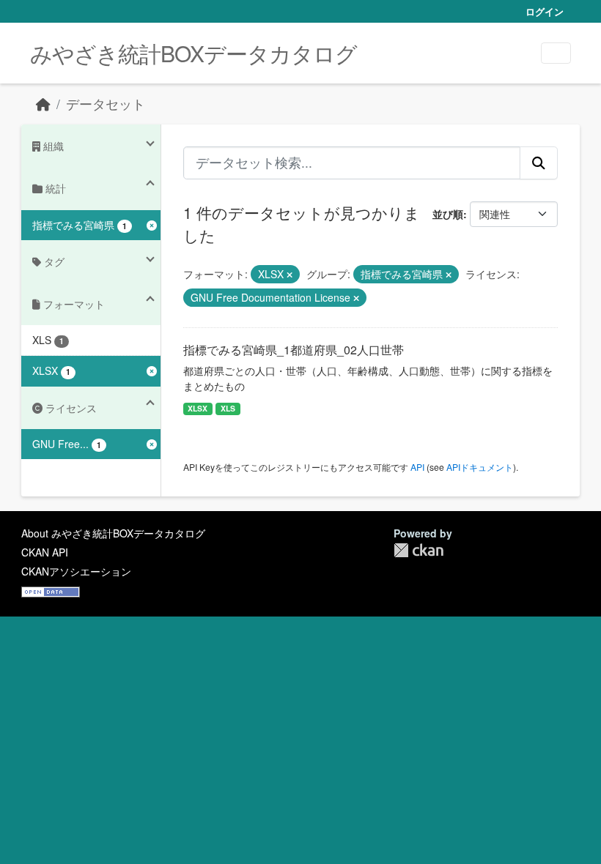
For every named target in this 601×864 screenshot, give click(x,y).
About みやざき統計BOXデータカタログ (113, 533)
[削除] (289, 274)
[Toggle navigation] (556, 53)
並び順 (447, 213)
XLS (228, 408)
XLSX (197, 408)
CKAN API (44, 552)
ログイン (545, 11)
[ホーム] (43, 103)
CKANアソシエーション (76, 571)
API (417, 467)
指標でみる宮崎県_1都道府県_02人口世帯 (293, 349)
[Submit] (539, 162)
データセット (105, 103)
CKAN (418, 550)
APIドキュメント (479, 467)
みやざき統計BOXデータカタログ (193, 53)
